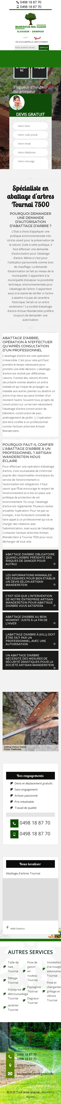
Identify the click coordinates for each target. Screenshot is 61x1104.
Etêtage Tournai (13, 980)
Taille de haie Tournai (13, 967)
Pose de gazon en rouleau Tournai (32, 971)
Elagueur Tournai (32, 1001)
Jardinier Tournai (13, 1007)
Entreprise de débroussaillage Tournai (13, 994)
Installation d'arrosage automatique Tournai (52, 969)
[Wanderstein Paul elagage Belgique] (30, 23)
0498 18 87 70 (30, 2)
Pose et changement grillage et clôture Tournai (52, 991)
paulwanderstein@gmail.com (35, 1074)
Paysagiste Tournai (32, 989)
